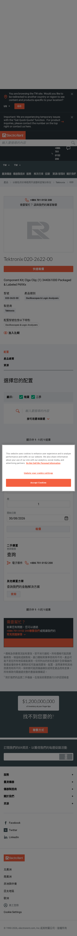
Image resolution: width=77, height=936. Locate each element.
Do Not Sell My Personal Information (43, 463)
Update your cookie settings (38, 473)
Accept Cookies (38, 482)
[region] (38, 468)
